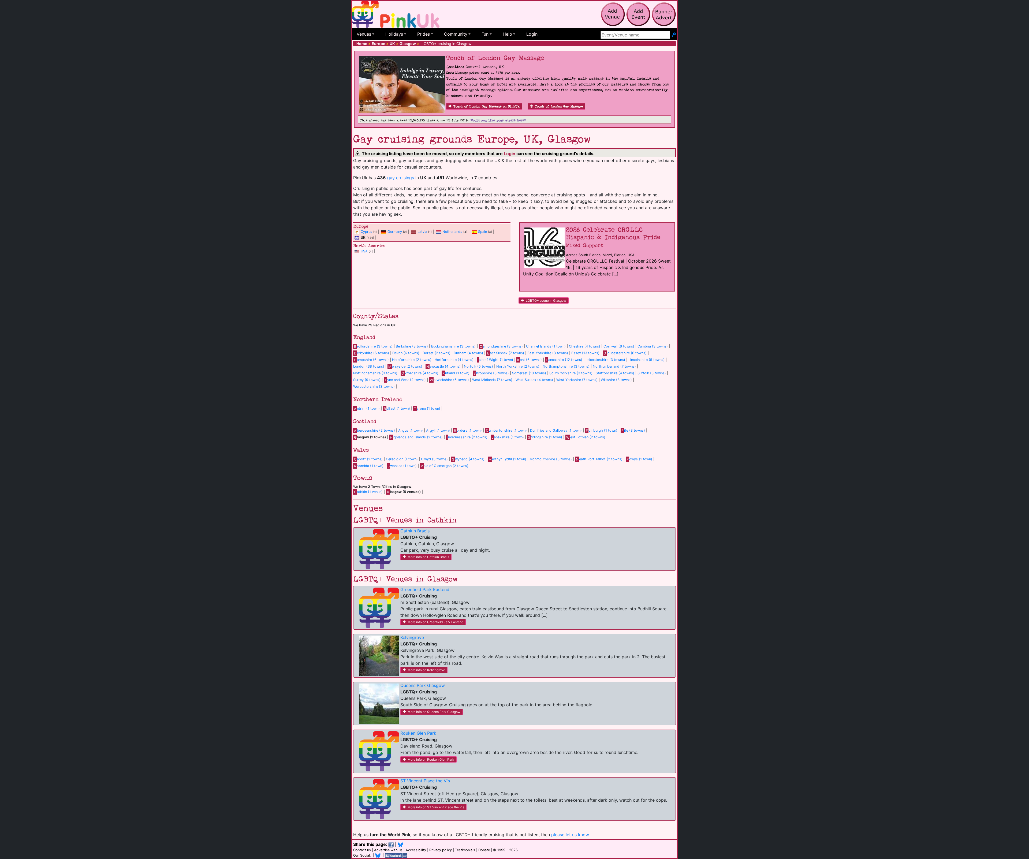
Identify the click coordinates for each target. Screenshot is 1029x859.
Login (532, 34)
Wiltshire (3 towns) (616, 380)
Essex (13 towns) (585, 353)
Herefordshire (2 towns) (411, 360)
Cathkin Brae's (415, 530)
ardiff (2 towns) (368, 459)
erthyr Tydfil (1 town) (507, 459)
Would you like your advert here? (498, 120)
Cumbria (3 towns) (652, 346)
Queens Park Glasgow (422, 685)
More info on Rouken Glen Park (431, 759)
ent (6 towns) (529, 360)
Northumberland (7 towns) (614, 366)
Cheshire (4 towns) (584, 346)
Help (507, 34)
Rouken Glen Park (418, 733)
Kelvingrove (412, 637)
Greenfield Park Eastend (424, 589)
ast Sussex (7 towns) (505, 353)
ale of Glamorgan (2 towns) (444, 466)
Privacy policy (440, 850)
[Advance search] (674, 35)
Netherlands (452, 232)
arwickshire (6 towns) (449, 380)
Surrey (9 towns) (367, 380)
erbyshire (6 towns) (371, 353)
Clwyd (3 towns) (434, 459)
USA (364, 251)
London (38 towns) (368, 366)
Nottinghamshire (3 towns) (375, 373)
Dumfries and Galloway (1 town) (556, 430)
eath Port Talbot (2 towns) (599, 459)
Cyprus (366, 232)
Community (455, 34)
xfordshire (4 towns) (419, 373)
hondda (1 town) (368, 466)
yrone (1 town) (427, 408)
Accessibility (416, 850)
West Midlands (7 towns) (492, 380)
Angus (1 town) (410, 430)
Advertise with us (388, 850)
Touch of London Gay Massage (559, 106)
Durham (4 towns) (468, 353)
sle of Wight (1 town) (495, 360)
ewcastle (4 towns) (443, 366)
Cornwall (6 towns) (618, 346)
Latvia (422, 232)
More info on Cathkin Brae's (428, 557)
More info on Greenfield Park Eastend (435, 622)
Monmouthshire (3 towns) (551, 459)
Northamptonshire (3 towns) (566, 366)
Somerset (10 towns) (529, 373)
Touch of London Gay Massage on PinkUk (486, 106)
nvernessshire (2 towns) (467, 437)
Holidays (394, 34)
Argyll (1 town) (438, 430)
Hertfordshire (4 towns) (454, 360)
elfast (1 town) (397, 408)
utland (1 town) (455, 373)
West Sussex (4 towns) (534, 380)
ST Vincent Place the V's (425, 780)
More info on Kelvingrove (426, 670)
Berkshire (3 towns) (412, 346)
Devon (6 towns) (405, 353)
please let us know (570, 834)
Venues (364, 34)
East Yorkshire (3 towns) (547, 353)
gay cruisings (400, 177)
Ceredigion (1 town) (402, 459)
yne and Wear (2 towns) (405, 380)
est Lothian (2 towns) (585, 437)
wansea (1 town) (402, 466)
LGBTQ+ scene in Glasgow (546, 300)
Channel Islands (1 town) (546, 346)
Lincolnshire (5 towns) (646, 360)
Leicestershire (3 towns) (605, 360)
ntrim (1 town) (367, 408)
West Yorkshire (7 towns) (577, 380)
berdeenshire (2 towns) (374, 430)
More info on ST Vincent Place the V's (436, 807)
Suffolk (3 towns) (651, 373)
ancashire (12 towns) (564, 360)
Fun (485, 34)
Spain (482, 232)
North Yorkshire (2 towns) (517, 366)
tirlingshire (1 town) (545, 437)
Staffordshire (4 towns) (615, 373)
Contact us (362, 850)
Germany (394, 232)
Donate (484, 850)
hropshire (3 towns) (491, 373)
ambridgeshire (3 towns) (501, 346)
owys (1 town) (639, 459)
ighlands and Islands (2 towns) (416, 437)
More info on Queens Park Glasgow (434, 712)
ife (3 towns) (633, 430)
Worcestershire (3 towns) (374, 386)
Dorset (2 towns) (436, 353)
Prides (423, 34)
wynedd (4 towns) (468, 459)
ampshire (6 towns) (371, 360)
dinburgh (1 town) (601, 430)
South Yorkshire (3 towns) (570, 373)
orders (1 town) (468, 430)
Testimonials (465, 850)
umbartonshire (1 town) (506, 430)
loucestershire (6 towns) (625, 353)
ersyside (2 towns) (405, 366)
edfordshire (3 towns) (373, 346)
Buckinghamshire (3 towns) (453, 346)
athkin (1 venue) (368, 492)
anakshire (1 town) (507, 437)
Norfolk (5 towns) (478, 366)
